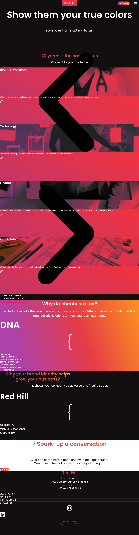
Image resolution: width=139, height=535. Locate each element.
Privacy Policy (69, 521)
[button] (66, 103)
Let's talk (124, 3)
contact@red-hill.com (69, 485)
